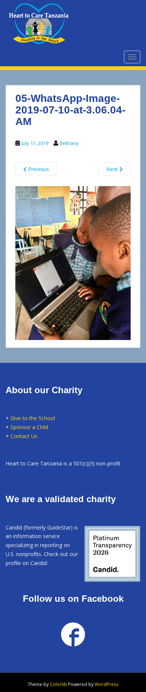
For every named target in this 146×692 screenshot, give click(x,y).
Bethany (69, 143)
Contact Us (23, 436)
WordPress (106, 684)
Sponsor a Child (29, 427)
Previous (38, 169)
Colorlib (58, 684)
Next (112, 169)
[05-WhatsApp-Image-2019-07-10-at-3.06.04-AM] (73, 262)
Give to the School (32, 418)
